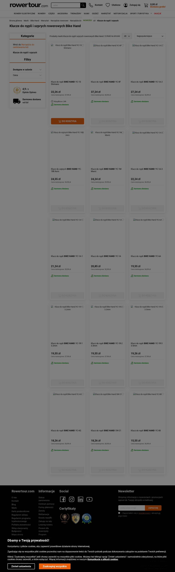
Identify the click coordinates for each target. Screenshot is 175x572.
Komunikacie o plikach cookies (103, 559)
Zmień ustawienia (21, 566)
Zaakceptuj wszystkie (55, 566)
